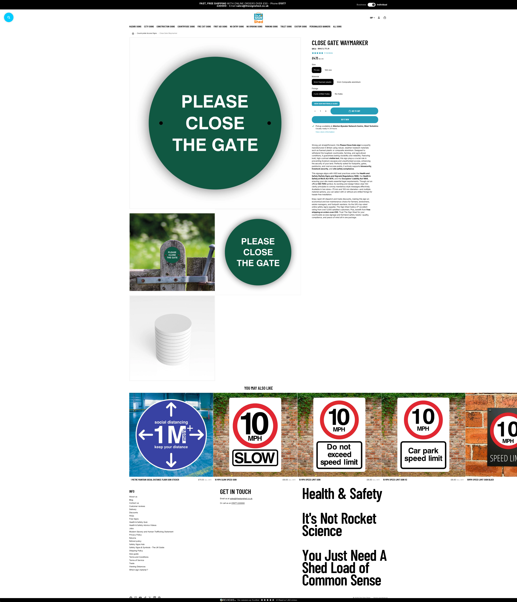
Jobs (131, 528)
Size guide (134, 554)
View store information (325, 132)
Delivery (132, 509)
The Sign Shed (364, 598)
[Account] (379, 18)
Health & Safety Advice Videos (142, 525)
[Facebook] (130, 597)
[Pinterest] (159, 597)
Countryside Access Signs (147, 33)
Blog (131, 500)
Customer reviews (137, 506)
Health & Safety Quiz (138, 522)
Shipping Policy (136, 550)
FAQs (131, 516)
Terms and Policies (380, 598)
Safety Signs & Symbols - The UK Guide (146, 547)
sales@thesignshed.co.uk (241, 498)
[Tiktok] (145, 597)
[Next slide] (385, 438)
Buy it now (345, 119)
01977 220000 (238, 503)
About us (133, 496)
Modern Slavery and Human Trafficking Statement (151, 531)
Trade (131, 563)
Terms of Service (136, 560)
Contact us (134, 503)
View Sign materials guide (326, 104)
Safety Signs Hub (137, 544)
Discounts (133, 512)
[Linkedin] (154, 597)
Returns (132, 538)
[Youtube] (140, 597)
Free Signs (134, 519)
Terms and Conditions (138, 557)
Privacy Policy (135, 535)
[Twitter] (149, 597)
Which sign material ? (138, 570)
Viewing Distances (137, 566)
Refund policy (135, 541)
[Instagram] (135, 597)
